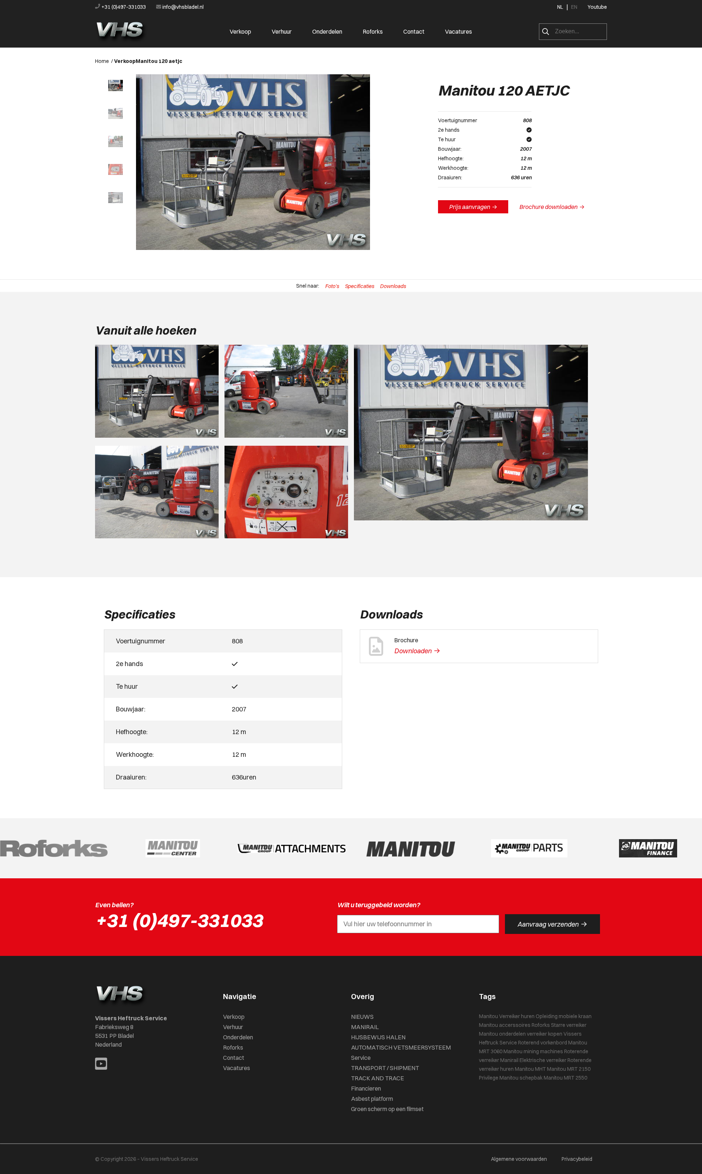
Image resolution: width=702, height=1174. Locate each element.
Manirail (509, 1060)
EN (574, 7)
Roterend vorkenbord (542, 1042)
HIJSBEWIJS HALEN (378, 1037)
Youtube (597, 7)
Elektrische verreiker (543, 1060)
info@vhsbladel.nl (182, 7)
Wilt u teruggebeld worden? (378, 905)
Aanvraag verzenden (552, 924)
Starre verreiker (568, 1025)
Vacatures (458, 31)
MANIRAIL (365, 1027)
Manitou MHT (530, 1069)
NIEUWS (362, 1016)
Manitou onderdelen (502, 1034)
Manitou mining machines (533, 1051)
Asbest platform (372, 1098)
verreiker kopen (544, 1034)
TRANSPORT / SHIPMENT (385, 1068)
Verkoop (240, 31)
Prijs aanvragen (473, 206)
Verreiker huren (517, 1016)
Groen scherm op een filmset (387, 1109)
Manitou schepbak (521, 1077)
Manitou (488, 1016)
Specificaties (359, 286)
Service (361, 1057)
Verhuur (282, 31)
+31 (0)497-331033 (123, 7)
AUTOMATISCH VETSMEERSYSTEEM (401, 1047)
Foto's (332, 286)
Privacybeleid (577, 1159)
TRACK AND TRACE (377, 1078)
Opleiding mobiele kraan (564, 1016)
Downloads (393, 286)
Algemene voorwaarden (519, 1159)
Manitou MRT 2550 (565, 1077)
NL (560, 7)
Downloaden (417, 650)
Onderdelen (327, 31)
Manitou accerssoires (505, 1025)
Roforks (373, 31)
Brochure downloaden (552, 206)
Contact (413, 31)
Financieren (366, 1088)
